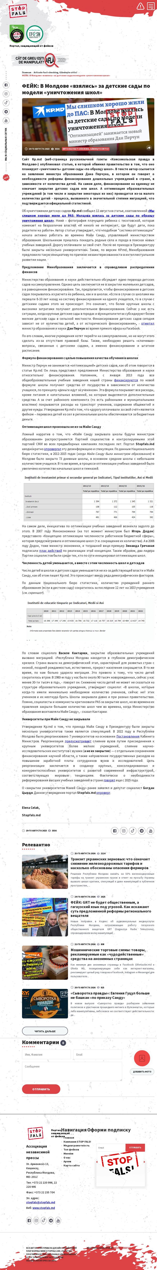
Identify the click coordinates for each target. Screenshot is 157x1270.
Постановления (128, 736)
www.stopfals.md (44, 1208)
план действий (50, 551)
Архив (67, 1161)
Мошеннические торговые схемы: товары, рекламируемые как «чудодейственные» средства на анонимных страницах (108, 954)
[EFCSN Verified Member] (35, 34)
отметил (147, 323)
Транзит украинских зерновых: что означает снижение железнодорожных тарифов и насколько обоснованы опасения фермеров (110, 863)
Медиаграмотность (77, 1145)
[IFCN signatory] (17, 34)
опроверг (103, 793)
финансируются (126, 380)
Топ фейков (71, 1149)
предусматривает (78, 741)
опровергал (52, 449)
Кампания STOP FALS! (77, 1141)
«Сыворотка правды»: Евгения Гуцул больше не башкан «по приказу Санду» (110, 995)
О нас (67, 1157)
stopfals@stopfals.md (40, 1202)
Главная (27, 72)
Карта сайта (72, 1165)
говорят (109, 780)
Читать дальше (45, 1031)
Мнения (68, 1153)
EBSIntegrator (122, 1248)
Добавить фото (142, 1071)
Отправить (41, 1089)
